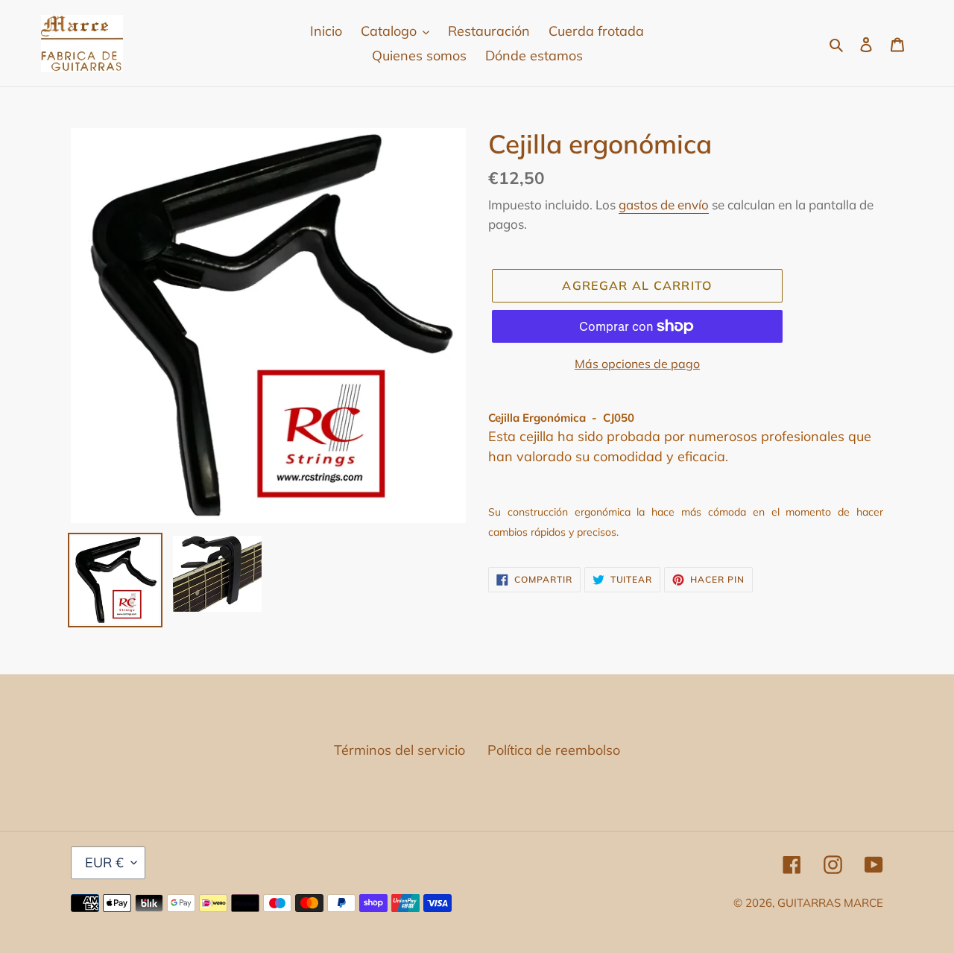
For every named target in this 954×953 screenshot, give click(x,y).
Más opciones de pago (637, 363)
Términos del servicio (399, 750)
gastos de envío (664, 204)
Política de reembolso (553, 750)
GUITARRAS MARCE (830, 903)
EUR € (104, 862)
